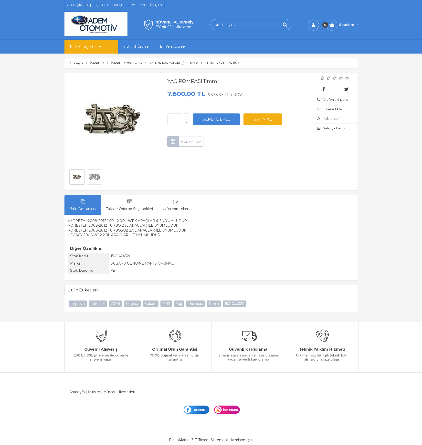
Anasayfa (77, 392)
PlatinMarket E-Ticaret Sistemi (196, 440)
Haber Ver (331, 119)
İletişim (94, 392)
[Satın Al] (262, 119)
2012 (166, 303)
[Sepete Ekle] (216, 119)
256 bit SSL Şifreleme (173, 27)
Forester (98, 303)
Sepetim (346, 24)
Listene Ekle (332, 109)
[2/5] (326, 78)
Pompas (195, 303)
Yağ (179, 303)
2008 (115, 303)
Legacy (132, 303)
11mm (214, 303)
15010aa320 (234, 303)
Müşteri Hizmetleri (119, 392)
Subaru (151, 303)
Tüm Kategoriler (83, 46)
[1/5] (323, 78)
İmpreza (78, 303)
